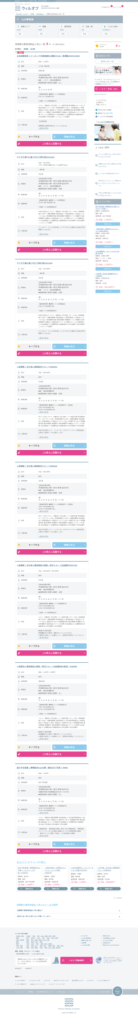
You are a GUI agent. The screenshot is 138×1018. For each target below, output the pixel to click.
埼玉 (38, 938)
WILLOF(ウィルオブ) (22, 14)
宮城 (33, 936)
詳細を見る (69, 136)
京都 (32, 944)
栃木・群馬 (54, 938)
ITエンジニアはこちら (100, 94)
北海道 (28, 936)
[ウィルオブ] (27, 8)
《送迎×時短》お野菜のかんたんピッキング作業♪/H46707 (55, 870)
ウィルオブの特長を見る (106, 122)
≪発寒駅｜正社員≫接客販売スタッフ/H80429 (37, 466)
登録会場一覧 (106, 942)
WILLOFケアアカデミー (60, 980)
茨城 (48, 938)
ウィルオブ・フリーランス (56, 984)
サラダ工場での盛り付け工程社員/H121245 (35, 157)
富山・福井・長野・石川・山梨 (40, 940)
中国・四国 (19, 946)
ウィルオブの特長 (108, 940)
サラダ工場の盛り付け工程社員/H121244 (34, 263)
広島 (27, 946)
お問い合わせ (62, 992)
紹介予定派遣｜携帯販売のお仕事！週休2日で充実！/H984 (42, 768)
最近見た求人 (106, 935)
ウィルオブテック (33, 980)
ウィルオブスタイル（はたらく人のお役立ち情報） (96, 992)
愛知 (27, 942)
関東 (17, 938)
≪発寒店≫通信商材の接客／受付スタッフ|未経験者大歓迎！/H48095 (47, 666)
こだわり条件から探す (38, 953)
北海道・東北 (20, 936)
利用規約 (30, 992)
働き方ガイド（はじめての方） (111, 945)
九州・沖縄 (19, 947)
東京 (27, 938)
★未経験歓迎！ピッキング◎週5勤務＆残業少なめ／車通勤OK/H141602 (48, 56)
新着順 (26, 49)
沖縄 (41, 947)
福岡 (27, 947)
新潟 (27, 940)
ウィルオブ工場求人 (102, 980)
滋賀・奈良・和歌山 (46, 944)
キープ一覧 (84, 935)
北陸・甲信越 (20, 940)
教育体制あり (40, 14)
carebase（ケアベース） (36, 984)
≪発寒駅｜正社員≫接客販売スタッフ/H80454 (37, 367)
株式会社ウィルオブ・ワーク (22, 1)
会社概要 (84, 942)
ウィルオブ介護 (19, 980)
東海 (17, 942)
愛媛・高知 (51, 946)
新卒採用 (17, 968)
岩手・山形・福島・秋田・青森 (46, 936)
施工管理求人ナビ (76, 980)
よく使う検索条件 (86, 938)
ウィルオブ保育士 (20, 984)
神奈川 (33, 938)
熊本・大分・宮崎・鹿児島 (52, 947)
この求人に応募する (51, 143)
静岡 (41, 942)
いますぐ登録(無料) (76, 960)
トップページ (20, 992)
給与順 (33, 49)
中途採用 (27, 968)
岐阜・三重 (34, 942)
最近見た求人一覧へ (108, 61)
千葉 (43, 938)
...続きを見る (43, 128)
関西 (17, 944)
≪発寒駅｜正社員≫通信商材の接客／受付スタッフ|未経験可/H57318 (47, 565)
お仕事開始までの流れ (109, 938)
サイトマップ (73, 992)
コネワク (46, 980)
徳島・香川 (60, 946)
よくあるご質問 (86, 945)
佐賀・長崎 (34, 947)
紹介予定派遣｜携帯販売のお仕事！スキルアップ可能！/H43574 (29, 870)
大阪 (27, 944)
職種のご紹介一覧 (86, 940)
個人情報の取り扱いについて (45, 992)
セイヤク (89, 980)
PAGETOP (117, 992)
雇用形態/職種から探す (22, 953)
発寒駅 (32, 14)
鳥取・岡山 (43, 946)
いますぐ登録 (109, 89)
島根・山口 (34, 946)
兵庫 (37, 944)
